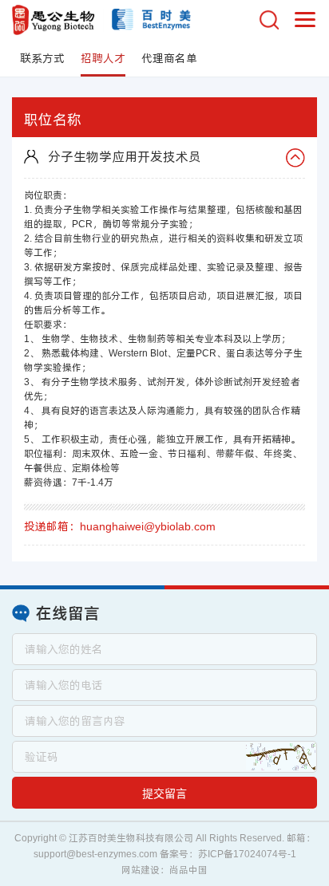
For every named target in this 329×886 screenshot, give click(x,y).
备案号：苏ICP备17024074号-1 (228, 854)
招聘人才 (103, 58)
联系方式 (42, 58)
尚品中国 (188, 870)
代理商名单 (169, 58)
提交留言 (164, 793)
